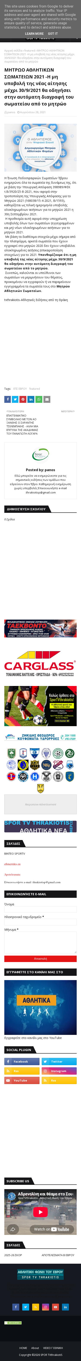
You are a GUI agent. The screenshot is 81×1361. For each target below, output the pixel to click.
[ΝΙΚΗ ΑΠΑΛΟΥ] (11, 781)
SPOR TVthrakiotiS (51, 1355)
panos (11, 112)
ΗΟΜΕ (23, 1348)
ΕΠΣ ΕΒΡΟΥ (20, 389)
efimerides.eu (12, 864)
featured (29, 50)
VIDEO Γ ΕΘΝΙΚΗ (53, 1348)
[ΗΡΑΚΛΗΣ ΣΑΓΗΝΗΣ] (34, 781)
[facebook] (22, 1061)
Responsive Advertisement (40, 804)
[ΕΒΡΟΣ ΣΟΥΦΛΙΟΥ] (46, 758)
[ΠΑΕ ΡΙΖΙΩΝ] (69, 781)
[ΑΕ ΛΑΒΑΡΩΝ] (69, 769)
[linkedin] (65, 1307)
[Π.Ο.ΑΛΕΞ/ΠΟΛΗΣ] (23, 758)
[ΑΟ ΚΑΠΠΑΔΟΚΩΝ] (23, 769)
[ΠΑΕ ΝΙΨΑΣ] (40, 792)
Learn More (34, 33)
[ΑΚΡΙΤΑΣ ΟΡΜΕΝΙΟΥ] (23, 781)
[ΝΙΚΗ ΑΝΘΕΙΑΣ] (46, 769)
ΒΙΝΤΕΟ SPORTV (14, 853)
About (35, 1348)
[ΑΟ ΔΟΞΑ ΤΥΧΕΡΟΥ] (46, 781)
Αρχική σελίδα (13, 50)
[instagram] (59, 1071)
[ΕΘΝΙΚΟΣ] (34, 758)
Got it (53, 33)
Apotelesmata (12, 874)
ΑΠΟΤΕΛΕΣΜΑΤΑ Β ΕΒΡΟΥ (58, 1255)
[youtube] (22, 1080)
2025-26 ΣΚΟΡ (13, 1255)
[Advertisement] (40, 342)
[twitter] (59, 1061)
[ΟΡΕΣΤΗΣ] (11, 769)
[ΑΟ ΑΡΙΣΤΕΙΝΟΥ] (58, 781)
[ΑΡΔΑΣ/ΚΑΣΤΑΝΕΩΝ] (58, 758)
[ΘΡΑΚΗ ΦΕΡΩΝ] (34, 769)
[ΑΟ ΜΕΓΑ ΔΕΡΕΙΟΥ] (69, 758)
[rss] (22, 1071)
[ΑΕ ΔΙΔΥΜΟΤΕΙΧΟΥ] (11, 758)
